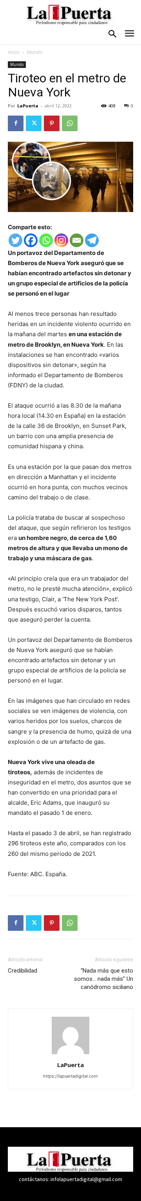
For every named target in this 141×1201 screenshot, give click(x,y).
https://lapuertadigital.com (70, 1076)
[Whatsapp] (46, 240)
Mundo (35, 52)
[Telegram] (92, 240)
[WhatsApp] (70, 123)
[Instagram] (61, 240)
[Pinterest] (52, 123)
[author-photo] (70, 1054)
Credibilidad (23, 970)
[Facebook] (16, 123)
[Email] (76, 240)
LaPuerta (27, 106)
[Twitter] (34, 123)
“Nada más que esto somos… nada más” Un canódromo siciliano (103, 979)
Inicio (14, 52)
